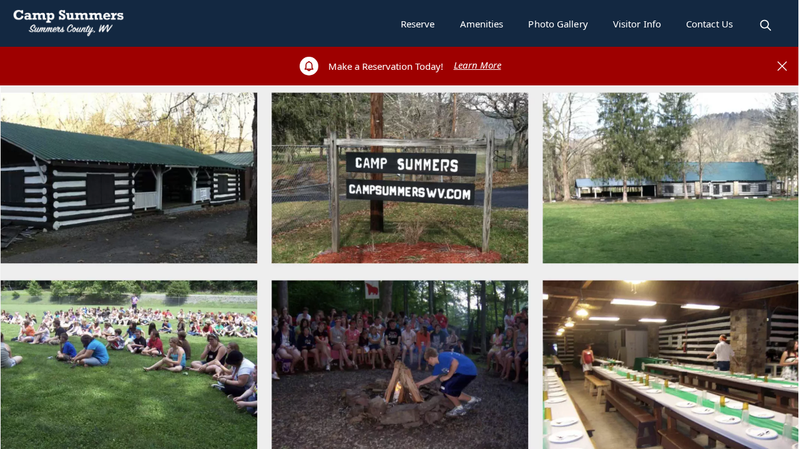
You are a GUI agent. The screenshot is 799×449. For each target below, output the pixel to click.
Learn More (477, 65)
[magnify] (766, 25)
